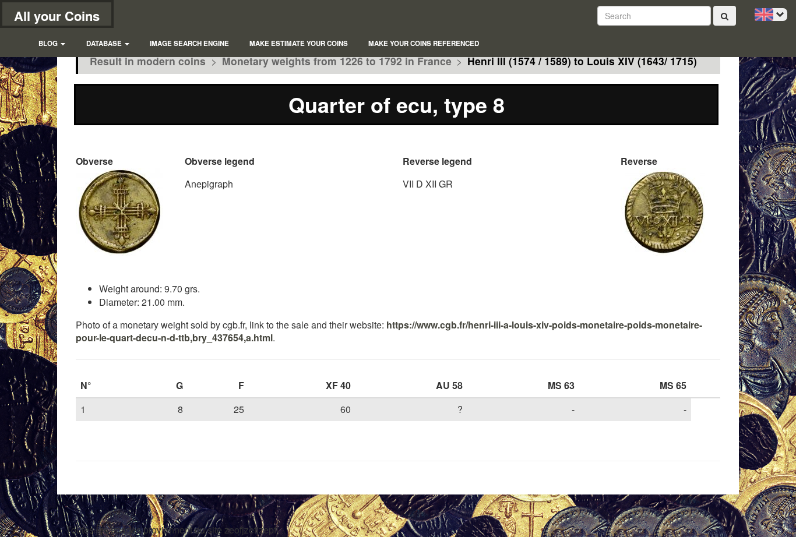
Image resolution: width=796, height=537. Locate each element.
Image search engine (189, 43)
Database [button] (105, 43)
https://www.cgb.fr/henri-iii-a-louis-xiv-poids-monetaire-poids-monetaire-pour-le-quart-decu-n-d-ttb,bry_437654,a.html (389, 331)
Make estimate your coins (298, 43)
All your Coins (57, 15)
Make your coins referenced (423, 43)
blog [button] (48, 43)
